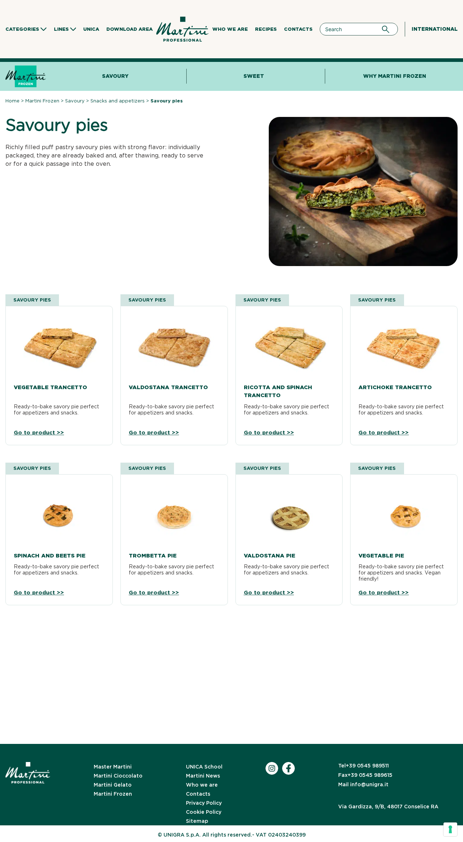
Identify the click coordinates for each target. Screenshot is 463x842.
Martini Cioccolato (118, 776)
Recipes (266, 29)
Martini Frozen (42, 101)
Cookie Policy (203, 812)
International (435, 29)
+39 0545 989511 (363, 766)
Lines (61, 29)
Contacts (298, 29)
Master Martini (113, 767)
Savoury (115, 76)
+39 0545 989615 (365, 775)
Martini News (203, 776)
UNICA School (204, 767)
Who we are (230, 29)
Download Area (129, 29)
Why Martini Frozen (394, 76)
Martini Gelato (113, 785)
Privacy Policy (204, 803)
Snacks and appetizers (117, 101)
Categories (22, 29)
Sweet (253, 76)
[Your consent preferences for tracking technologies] (450, 829)
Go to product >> (39, 432)
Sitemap (197, 821)
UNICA (91, 29)
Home (12, 101)
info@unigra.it (363, 784)
